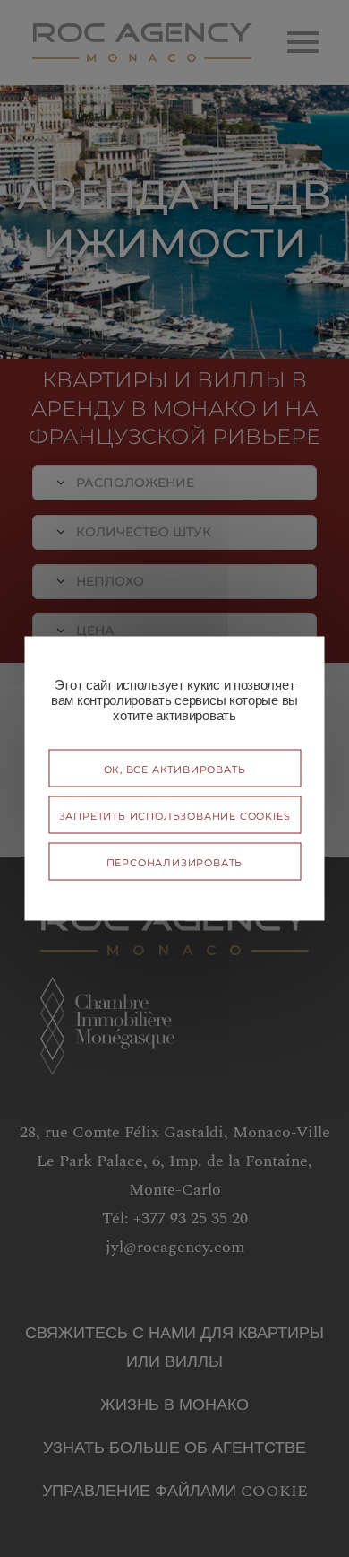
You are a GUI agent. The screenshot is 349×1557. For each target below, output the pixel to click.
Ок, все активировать (175, 768)
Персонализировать (174, 861)
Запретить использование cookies (175, 814)
